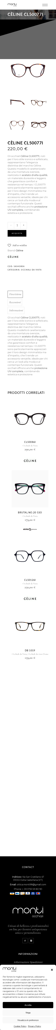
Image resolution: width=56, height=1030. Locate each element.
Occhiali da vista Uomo (38, 654)
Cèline (19, 250)
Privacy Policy (34, 1026)
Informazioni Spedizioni (28, 962)
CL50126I (30, 580)
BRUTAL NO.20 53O (30, 512)
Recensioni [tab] (15, 302)
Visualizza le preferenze (28, 1020)
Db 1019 (30, 650)
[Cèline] (30, 461)
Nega (28, 1012)
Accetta (28, 1005)
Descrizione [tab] (15, 294)
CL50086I (30, 442)
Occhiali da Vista (31, 270)
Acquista (17, 233)
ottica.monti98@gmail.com (31, 884)
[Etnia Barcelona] (30, 530)
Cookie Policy (20, 1026)
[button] (52, 969)
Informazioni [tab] (16, 310)
